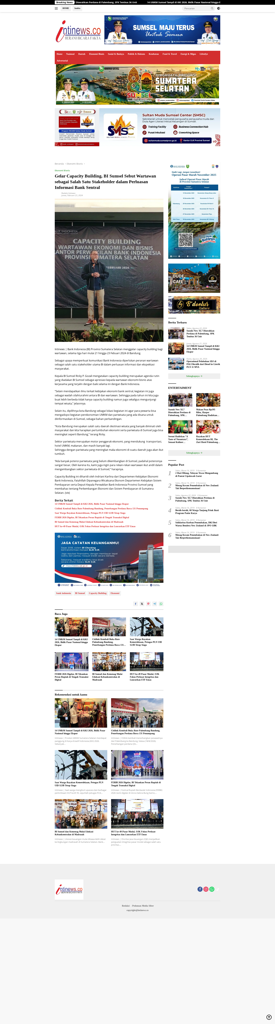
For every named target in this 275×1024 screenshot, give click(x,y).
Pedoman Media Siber (143, 906)
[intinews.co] (78, 31)
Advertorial (62, 61)
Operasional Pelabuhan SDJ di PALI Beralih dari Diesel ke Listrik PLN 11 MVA (211, 2)
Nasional (70, 54)
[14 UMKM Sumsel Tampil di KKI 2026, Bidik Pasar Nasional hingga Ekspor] (71, 626)
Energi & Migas (188, 54)
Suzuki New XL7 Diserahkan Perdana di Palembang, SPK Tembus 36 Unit (200, 334)
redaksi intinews (68, 193)
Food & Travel (170, 54)
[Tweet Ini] (142, 603)
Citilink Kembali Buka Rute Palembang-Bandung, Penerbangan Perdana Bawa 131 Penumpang (101, 508)
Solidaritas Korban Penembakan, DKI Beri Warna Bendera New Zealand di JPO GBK (196, 524)
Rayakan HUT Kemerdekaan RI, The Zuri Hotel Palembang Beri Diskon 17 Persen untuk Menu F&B (207, 439)
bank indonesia (63, 593)
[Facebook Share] (135, 603)
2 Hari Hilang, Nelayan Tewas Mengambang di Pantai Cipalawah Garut (196, 474)
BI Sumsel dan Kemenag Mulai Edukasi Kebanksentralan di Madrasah (89, 522)
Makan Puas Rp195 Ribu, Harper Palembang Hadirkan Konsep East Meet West (207, 412)
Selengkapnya (193, 376)
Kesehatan (154, 54)
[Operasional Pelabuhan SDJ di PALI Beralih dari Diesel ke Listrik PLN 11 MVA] (176, 364)
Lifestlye (204, 54)
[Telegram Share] (154, 603)
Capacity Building (97, 593)
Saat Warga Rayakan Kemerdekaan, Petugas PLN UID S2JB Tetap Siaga (90, 513)
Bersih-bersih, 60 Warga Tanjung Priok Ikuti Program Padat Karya (197, 511)
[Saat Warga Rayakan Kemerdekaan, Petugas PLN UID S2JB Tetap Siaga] (147, 626)
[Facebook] (200, 889)
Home (59, 54)
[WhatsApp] (211, 889)
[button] (212, 8)
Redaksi (126, 906)
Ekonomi (115, 593)
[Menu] (57, 8)
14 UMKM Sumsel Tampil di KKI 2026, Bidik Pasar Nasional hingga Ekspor (120, 2)
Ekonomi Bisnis (96, 54)
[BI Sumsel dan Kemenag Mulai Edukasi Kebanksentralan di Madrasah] (109, 661)
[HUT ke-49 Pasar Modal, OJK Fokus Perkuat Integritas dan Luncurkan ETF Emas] (147, 661)
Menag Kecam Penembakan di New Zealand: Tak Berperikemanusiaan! (197, 487)
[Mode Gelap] (218, 8)
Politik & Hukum (136, 54)
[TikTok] (217, 889)
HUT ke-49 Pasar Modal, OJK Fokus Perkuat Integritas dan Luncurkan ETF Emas (95, 526)
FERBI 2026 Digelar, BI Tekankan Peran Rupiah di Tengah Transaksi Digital (92, 517)
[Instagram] (205, 889)
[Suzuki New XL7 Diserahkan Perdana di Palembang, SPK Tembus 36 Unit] (176, 333)
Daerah (81, 54)
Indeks (77, 8)
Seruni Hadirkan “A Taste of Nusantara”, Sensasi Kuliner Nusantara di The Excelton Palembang (178, 439)
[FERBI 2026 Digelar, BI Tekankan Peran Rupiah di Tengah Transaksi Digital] (71, 661)
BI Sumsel (80, 593)
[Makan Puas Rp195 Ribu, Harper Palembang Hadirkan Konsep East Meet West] (208, 400)
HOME (66, 8)
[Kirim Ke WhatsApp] (161, 603)
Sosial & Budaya (116, 54)
